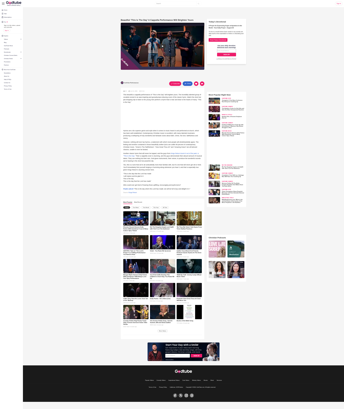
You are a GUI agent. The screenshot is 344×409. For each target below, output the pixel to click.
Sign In (7, 30)
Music (212, 380)
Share (189, 83)
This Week (136, 207)
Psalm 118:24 (128, 189)
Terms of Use (152, 387)
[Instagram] (186, 395)
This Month (146, 207)
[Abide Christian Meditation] (235, 249)
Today (127, 207)
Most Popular (127, 202)
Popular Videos (149, 380)
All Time (165, 207)
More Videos (162, 331)
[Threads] (192, 395)
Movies (206, 380)
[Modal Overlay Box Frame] (226, 52)
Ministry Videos (196, 380)
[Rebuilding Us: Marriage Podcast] (217, 269)
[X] (181, 395)
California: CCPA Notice (176, 387)
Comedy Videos (161, 380)
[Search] (198, 4)
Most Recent (138, 202)
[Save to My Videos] (196, 83)
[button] (162, 46)
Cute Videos (185, 380)
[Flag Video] (202, 83)
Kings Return (133, 192)
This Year (156, 207)
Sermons (219, 380)
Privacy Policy (163, 387)
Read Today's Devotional (218, 40)
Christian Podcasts (217, 238)
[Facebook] (175, 395)
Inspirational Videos (174, 380)
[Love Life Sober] (217, 249)
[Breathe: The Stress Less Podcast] (235, 269)
